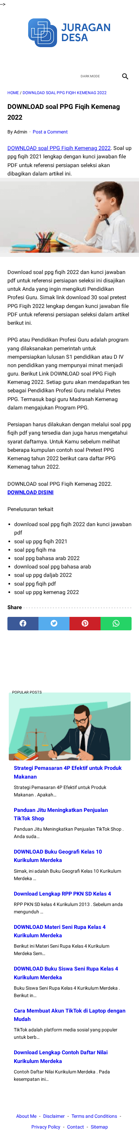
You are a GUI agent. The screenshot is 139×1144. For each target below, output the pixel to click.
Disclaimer (54, 1116)
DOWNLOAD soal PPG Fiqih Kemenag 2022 (59, 148)
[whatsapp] (116, 623)
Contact (75, 1127)
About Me (26, 1116)
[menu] (11, 76)
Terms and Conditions (94, 1116)
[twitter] (61, 58)
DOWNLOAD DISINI (30, 492)
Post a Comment (50, 131)
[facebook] (45, 58)
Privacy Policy (45, 1127)
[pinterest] (85, 623)
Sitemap (99, 1127)
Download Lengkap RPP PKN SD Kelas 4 (62, 894)
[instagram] (93, 58)
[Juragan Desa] (69, 32)
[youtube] (77, 58)
